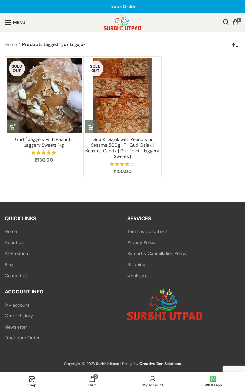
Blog (9, 264)
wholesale (137, 275)
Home (11, 44)
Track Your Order (22, 338)
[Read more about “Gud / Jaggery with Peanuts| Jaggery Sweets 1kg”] (13, 126)
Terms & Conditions (147, 231)
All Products (17, 253)
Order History (19, 316)
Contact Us (16, 275)
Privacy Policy (141, 242)
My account (17, 305)
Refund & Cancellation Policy (157, 253)
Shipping (136, 264)
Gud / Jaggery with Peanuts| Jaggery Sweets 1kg (44, 142)
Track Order (123, 6)
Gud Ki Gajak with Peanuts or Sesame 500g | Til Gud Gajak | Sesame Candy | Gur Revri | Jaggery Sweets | (122, 148)
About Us (14, 242)
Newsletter (16, 327)
